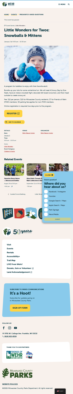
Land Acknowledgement (18, 272)
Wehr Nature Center (28, 133)
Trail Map (11, 260)
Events (14, 14)
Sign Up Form (20, 308)
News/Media (53, 214)
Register (12, 113)
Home (6, 14)
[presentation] (14, 169)
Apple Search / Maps (57, 205)
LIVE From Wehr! (15, 264)
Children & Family (9, 151)
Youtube (52, 196)
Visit (9, 244)
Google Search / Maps (57, 201)
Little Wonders (8, 146)
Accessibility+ (13, 256)
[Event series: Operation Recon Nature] (12, 186)
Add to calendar (15, 122)
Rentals (10, 252)
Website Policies (10, 384)
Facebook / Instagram (57, 192)
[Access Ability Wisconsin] (29, 355)
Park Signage (54, 210)
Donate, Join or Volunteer (19, 268)
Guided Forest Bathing (17, 194)
